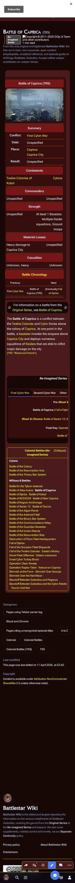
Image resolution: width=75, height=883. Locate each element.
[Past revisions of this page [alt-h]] (43, 865)
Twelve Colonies (23, 324)
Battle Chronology (34, 274)
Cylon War (17, 291)
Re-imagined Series (13, 40)
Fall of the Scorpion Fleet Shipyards (29, 547)
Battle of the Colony (20, 466)
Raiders (31, 344)
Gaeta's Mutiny (50, 551)
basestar (25, 334)
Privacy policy (11, 844)
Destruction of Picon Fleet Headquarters (32, 539)
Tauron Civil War (20, 587)
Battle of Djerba (18, 494)
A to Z (64, 630)
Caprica (32, 149)
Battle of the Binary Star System (27, 518)
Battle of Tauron (41, 506)
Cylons (57, 178)
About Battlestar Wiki (54, 844)
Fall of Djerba (63, 410)
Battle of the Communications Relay (30, 522)
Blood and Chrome (25, 352)
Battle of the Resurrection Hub (26, 470)
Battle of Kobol (37, 494)
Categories (10, 604)
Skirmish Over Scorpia (48, 571)
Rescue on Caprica (50, 567)
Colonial (11, 639)
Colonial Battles (33, 639)
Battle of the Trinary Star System (27, 474)
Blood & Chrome (32, 419)
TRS (10, 352)
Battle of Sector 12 (54, 419)
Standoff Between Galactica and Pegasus (33, 579)
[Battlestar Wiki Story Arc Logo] (9, 307)
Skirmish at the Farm (21, 571)
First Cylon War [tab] (20, 393)
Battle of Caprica (50, 310)
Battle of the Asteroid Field (24, 514)
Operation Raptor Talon (23, 567)
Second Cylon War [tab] (45, 393)
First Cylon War (37, 136)
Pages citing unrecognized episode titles (29, 630)
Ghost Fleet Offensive (21, 555)
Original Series (22, 310)
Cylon (44, 324)
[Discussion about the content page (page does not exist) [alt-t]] (61, 865)
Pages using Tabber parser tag (24, 612)
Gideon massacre (46, 555)
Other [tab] (63, 393)
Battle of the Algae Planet (23, 510)
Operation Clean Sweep (23, 563)
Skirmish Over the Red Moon (25, 575)
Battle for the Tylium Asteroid (25, 486)
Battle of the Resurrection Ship (26, 535)
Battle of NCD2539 (20, 498)
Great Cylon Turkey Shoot (24, 559)
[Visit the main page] (6, 877)
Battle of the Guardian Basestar (27, 526)
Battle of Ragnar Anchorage (25, 502)
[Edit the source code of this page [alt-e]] (52, 865)
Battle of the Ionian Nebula (24, 530)
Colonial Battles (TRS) (19, 649)
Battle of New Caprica (45, 498)
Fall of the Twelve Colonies (24, 551)
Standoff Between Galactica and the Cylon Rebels (38, 583)
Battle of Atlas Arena (21, 490)
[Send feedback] (55, 875)
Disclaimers (10, 852)
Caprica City (35, 154)
